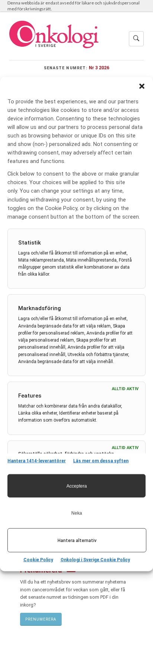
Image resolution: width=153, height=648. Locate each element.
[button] (142, 86)
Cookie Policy (38, 559)
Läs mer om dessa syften (100, 460)
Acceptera (76, 485)
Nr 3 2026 (99, 67)
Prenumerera (40, 619)
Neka (76, 512)
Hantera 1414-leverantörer (36, 460)
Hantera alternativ (77, 540)
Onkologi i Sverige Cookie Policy (95, 559)
